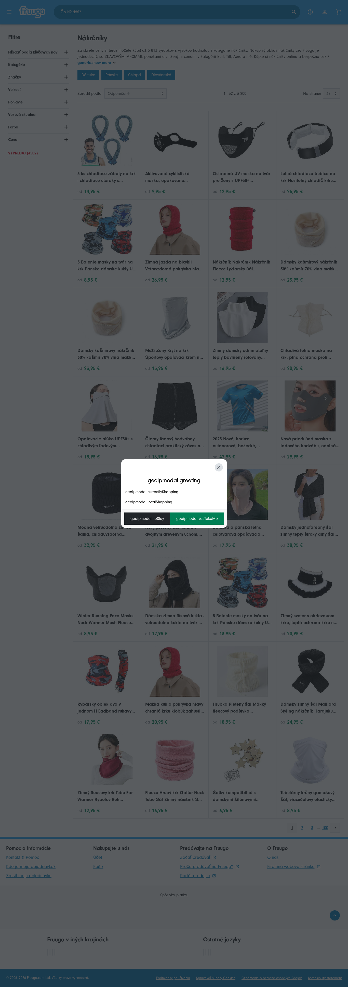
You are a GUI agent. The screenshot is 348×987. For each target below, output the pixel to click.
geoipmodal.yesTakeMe (197, 518)
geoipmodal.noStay (147, 518)
